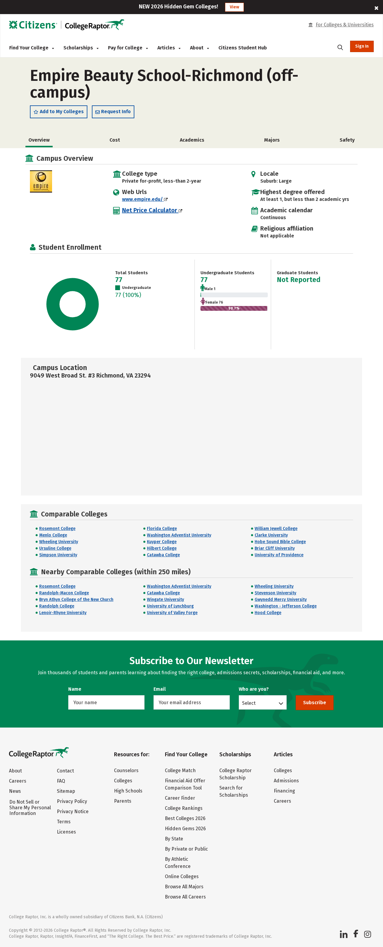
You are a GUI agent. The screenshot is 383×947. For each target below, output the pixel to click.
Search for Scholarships (233, 791)
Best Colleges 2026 (185, 818)
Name (74, 689)
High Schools (128, 791)
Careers (17, 781)
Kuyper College (162, 541)
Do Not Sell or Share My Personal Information (30, 807)
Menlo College (53, 535)
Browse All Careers (185, 897)
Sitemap (66, 791)
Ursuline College (55, 548)
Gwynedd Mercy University (281, 599)
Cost (115, 140)
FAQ (61, 781)
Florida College (162, 528)
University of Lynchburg (170, 606)
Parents (122, 801)
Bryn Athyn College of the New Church (76, 599)
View (234, 7)
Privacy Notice (73, 811)
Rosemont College (57, 528)
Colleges (123, 781)
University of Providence (279, 554)
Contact (65, 771)
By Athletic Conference (178, 862)
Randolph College (56, 606)
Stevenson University (275, 593)
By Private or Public (186, 849)
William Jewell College (276, 528)
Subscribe (314, 702)
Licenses (66, 832)
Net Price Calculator (150, 210)
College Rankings (184, 808)
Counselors (126, 770)
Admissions (286, 781)
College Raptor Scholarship (235, 774)
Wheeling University (58, 541)
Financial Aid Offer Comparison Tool (185, 784)
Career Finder (180, 798)
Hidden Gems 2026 (185, 828)
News (15, 791)
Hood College (268, 612)
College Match (180, 770)
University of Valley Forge (172, 612)
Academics (192, 140)
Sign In (362, 46)
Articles (166, 48)
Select (249, 703)
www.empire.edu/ (143, 199)
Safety (347, 140)
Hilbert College (162, 548)
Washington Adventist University (179, 535)
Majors (272, 140)
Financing (284, 791)
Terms (64, 822)
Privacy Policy (72, 801)
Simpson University (58, 554)
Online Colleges (182, 876)
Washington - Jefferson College (286, 606)
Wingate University (165, 599)
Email (159, 689)
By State (174, 839)
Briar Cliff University (275, 548)
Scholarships (78, 48)
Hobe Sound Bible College (280, 541)
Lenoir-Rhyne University (62, 612)
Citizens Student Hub (242, 48)
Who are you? (254, 689)
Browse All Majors (184, 887)
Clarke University (271, 535)
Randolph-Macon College (64, 593)
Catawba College (163, 554)
